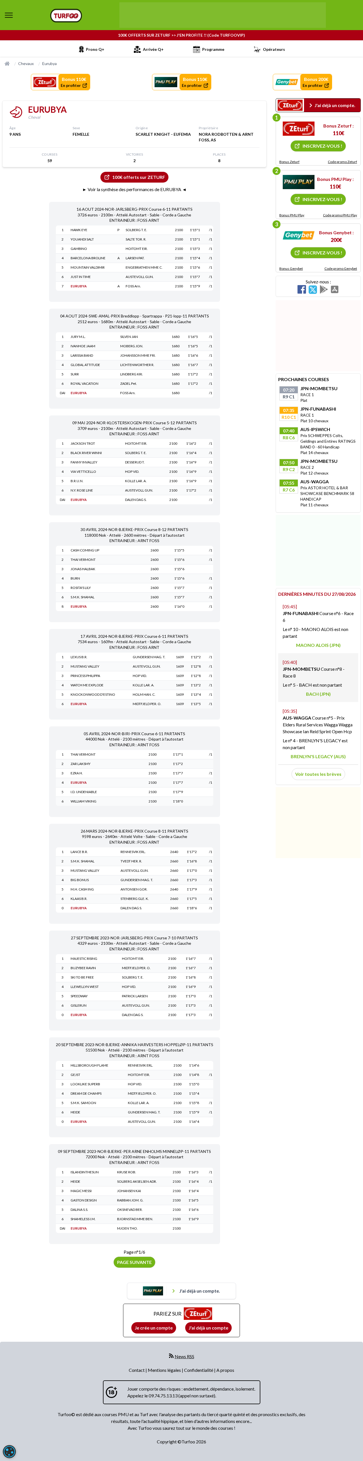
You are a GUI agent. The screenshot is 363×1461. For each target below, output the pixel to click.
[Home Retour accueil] (66, 15)
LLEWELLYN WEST (85, 987)
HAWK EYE (79, 230)
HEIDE (75, 1112)
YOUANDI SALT (82, 239)
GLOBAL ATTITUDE (85, 365)
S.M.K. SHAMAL (82, 597)
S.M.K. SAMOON (83, 1103)
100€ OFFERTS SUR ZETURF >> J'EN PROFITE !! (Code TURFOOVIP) (181, 35)
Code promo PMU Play (340, 215)
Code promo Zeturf (342, 162)
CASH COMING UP (85, 550)
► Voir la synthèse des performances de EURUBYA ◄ (134, 189)
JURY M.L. (78, 337)
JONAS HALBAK (83, 569)
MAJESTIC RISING (84, 958)
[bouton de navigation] (9, 15)
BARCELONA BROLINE (88, 258)
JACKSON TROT (83, 443)
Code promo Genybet (340, 268)
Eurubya (49, 63)
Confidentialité (199, 1370)
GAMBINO (79, 248)
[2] (299, 182)
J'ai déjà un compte (208, 1327)
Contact (137, 1370)
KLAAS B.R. (79, 898)
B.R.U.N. (77, 481)
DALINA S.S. (79, 1209)
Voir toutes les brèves (318, 774)
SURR (75, 374)
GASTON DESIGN (84, 1200)
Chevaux (26, 63)
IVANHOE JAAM (83, 346)
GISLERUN (78, 1005)
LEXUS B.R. (79, 657)
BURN (75, 578)
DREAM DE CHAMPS (86, 1093)
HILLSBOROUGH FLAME (89, 1065)
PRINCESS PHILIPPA (85, 676)
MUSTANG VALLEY (85, 666)
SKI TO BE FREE (82, 977)
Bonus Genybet (291, 268)
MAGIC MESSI (81, 1191)
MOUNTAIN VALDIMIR (88, 267)
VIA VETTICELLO (83, 471)
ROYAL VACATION (84, 383)
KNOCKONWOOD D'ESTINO (93, 694)
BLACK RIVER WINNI (86, 453)
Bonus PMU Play (291, 215)
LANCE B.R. (79, 852)
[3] (299, 235)
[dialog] (9, 1451)
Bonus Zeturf (289, 162)
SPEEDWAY (79, 996)
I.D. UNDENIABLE (84, 792)
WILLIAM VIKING (83, 801)
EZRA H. (77, 773)
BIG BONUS (80, 880)
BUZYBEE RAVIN (83, 968)
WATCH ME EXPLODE (87, 685)
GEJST (75, 1075)
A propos (225, 1370)
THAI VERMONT (83, 559)
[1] (299, 129)
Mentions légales (165, 1370)
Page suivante (134, 1262)
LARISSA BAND (82, 355)
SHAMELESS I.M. (83, 1219)
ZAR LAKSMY (80, 764)
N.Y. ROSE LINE (82, 490)
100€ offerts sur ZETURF (138, 177)
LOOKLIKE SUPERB (85, 1084)
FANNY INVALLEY (84, 462)
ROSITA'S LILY (81, 588)
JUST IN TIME (81, 277)
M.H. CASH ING (82, 889)
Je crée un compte (154, 1327)
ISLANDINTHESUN (85, 1172)
